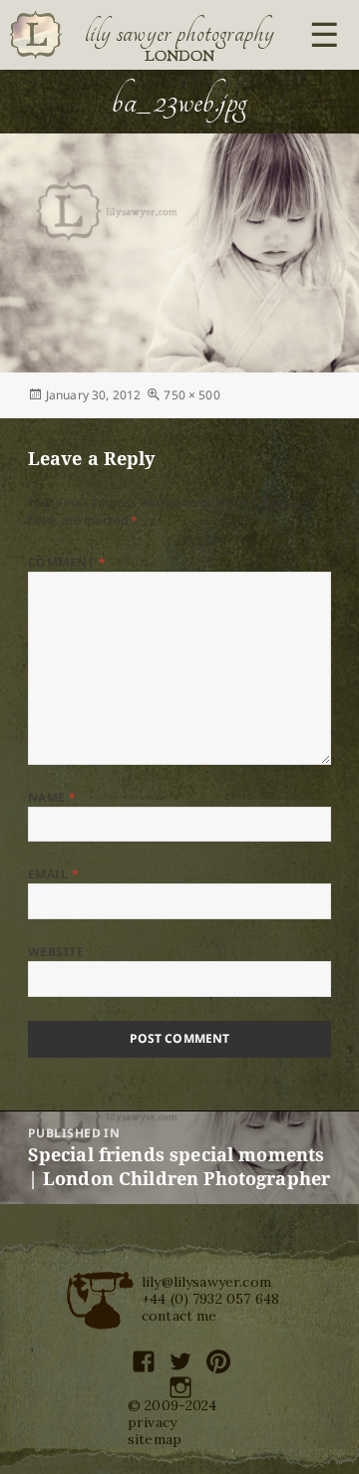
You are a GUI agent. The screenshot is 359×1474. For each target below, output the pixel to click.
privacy (152, 1422)
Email (53, 873)
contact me (179, 1316)
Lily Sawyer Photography (179, 33)
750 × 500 (191, 394)
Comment (67, 562)
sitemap (154, 1439)
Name (52, 797)
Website (56, 951)
